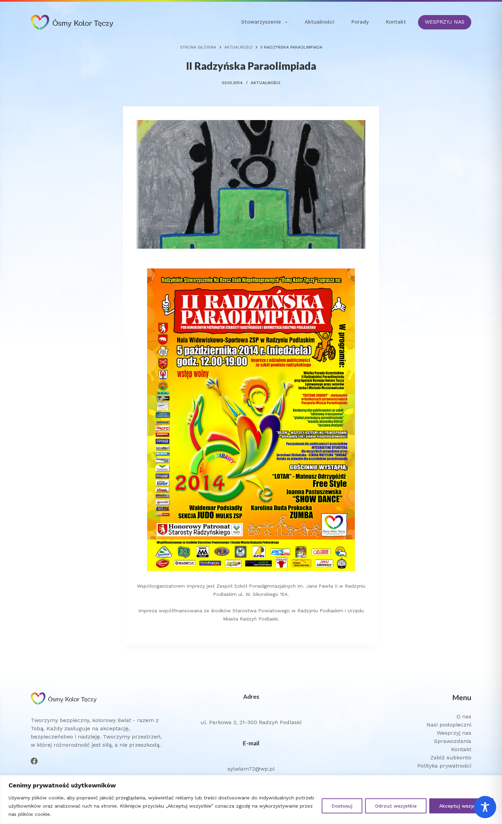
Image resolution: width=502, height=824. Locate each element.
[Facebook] (34, 761)
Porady (360, 22)
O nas (464, 716)
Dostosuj (342, 806)
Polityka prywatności (444, 765)
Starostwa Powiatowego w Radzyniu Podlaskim (288, 610)
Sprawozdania (452, 741)
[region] (251, 799)
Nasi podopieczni (449, 724)
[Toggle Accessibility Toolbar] (485, 807)
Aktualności (319, 22)
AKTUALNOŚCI (265, 82)
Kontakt (396, 22)
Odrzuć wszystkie (396, 806)
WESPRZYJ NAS (444, 22)
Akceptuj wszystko (461, 806)
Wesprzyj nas (454, 733)
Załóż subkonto (450, 757)
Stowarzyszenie (261, 22)
